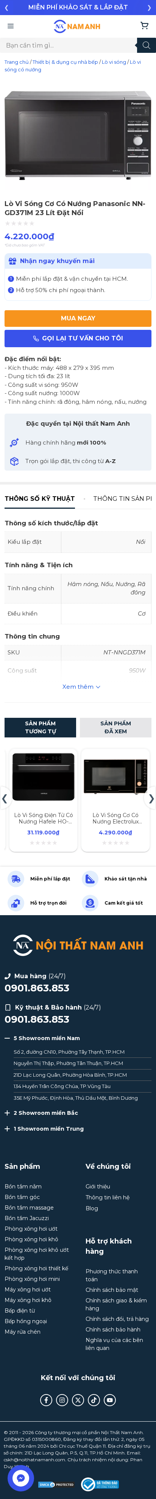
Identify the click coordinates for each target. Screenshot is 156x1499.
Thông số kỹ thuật (40, 498)
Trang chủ (17, 62)
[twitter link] (78, 1400)
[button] (6, 7)
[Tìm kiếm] (146, 45)
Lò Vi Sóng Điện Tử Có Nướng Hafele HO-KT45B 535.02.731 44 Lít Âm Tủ (43, 824)
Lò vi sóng (114, 62)
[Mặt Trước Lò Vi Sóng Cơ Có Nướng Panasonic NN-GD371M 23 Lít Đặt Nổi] (78, 189)
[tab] (44, 498)
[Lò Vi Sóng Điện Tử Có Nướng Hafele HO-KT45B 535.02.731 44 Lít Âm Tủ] (43, 757)
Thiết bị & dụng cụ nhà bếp (65, 62)
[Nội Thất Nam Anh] (77, 26)
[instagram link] (62, 1400)
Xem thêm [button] (78, 686)
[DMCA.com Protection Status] (56, 1484)
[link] (78, 7)
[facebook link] (46, 1400)
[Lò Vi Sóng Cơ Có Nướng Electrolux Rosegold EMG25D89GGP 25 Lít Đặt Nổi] (116, 757)
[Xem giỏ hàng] (144, 26)
